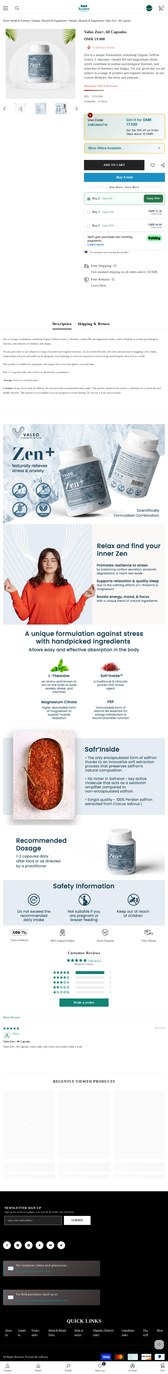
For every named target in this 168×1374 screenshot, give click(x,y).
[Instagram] (18, 1245)
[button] (61, 972)
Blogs (160, 1330)
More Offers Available (105, 148)
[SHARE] (161, 165)
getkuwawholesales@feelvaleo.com (42, 1300)
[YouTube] (50, 1245)
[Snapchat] (39, 1245)
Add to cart (113, 165)
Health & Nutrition (20, 20)
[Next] (77, 109)
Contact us (22, 1332)
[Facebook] (7, 1245)
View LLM (145, 1332)
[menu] (5, 8)
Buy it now (124, 177)
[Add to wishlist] (153, 165)
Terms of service (78, 1332)
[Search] (17, 8)
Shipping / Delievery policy (103, 1332)
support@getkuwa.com (33, 1271)
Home (6, 20)
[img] (11, 1028)
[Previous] (4, 109)
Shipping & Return (93, 324)
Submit (77, 1220)
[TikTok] (29, 1245)
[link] (29, 1167)
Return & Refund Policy (57, 1332)
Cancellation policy (128, 1332)
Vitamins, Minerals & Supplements (49, 20)
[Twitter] (61, 1245)
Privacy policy (35, 1332)
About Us (8, 1332)
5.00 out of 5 (94, 960)
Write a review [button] (83, 1002)
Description (62, 324)
